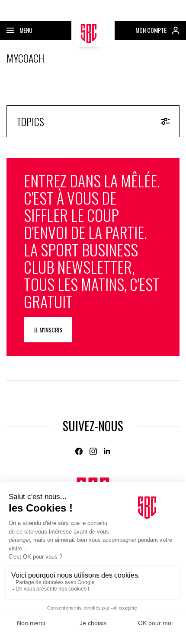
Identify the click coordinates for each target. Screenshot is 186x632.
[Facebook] (79, 451)
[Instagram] (93, 451)
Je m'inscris (48, 329)
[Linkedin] (107, 451)
